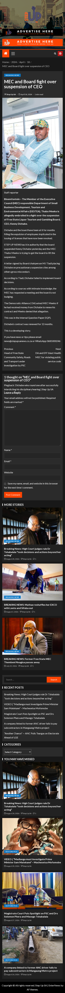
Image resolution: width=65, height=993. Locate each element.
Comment (10, 407)
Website (8, 472)
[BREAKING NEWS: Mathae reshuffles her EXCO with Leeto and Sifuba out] (32, 582)
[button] (13, 53)
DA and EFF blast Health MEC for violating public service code (48, 355)
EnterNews (54, 985)
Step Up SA (11, 94)
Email (7, 461)
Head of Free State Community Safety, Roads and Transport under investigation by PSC (17, 357)
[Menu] (13, 53)
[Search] (55, 53)
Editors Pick (11, 852)
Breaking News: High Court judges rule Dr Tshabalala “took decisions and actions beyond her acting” (32, 552)
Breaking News (12, 75)
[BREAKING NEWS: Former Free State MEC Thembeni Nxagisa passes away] (32, 636)
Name (8, 450)
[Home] (5, 53)
